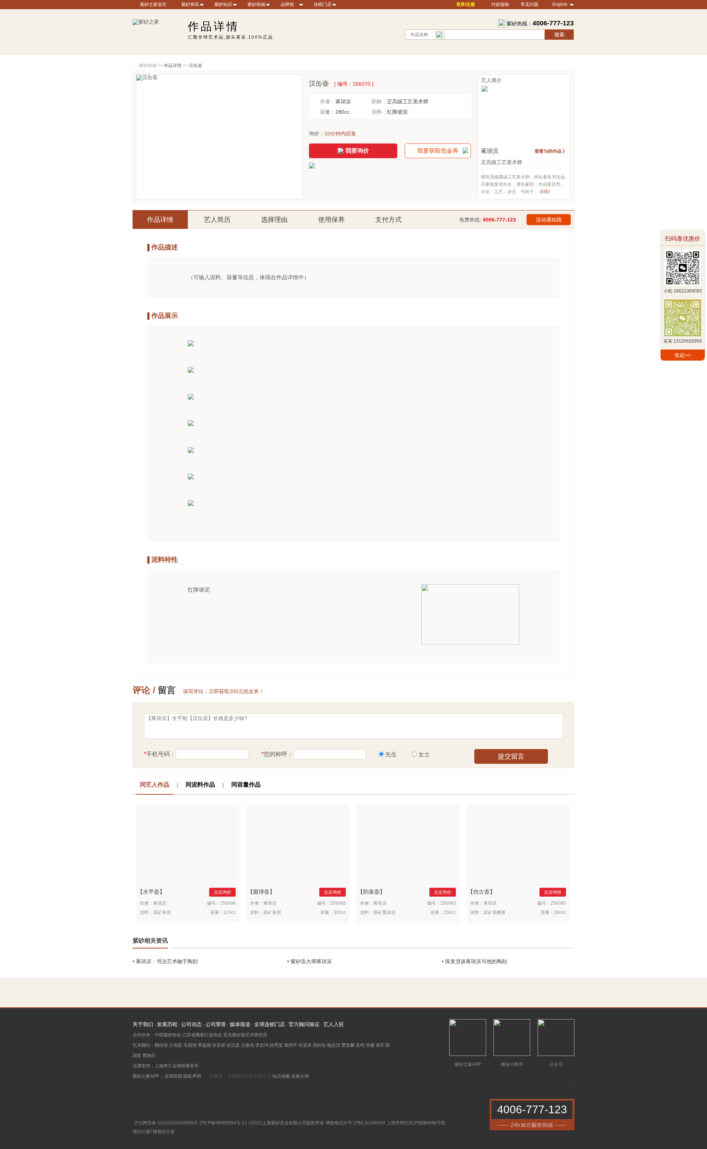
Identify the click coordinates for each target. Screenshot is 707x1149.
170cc (230, 912)
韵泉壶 (371, 891)
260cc (560, 912)
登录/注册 (465, 4)
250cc (450, 912)
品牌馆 (287, 4)
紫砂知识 (223, 4)
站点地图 (281, 1076)
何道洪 (305, 1045)
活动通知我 (549, 220)
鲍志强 (333, 1045)
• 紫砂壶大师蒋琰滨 (309, 961)
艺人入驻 (333, 1024)
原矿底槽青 (494, 912)
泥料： (379, 111)
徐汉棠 (233, 1045)
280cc (342, 112)
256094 (228, 903)
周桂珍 (319, 1045)
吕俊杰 (247, 1045)
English (559, 4)
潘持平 (290, 1045)
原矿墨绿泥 (384, 912)
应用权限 (173, 1076)
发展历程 (167, 1024)
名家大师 (300, 1076)
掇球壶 (261, 891)
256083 (448, 903)
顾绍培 (161, 1045)
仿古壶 (481, 891)
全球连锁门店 (269, 1024)
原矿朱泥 (162, 912)
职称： (379, 101)
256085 (338, 903)
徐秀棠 (276, 1045)
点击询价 (222, 892)
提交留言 (511, 756)
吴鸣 (360, 1045)
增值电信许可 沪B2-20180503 (355, 1122)
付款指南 (500, 4)
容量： (327, 111)
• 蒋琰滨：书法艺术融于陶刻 (165, 961)
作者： (327, 101)
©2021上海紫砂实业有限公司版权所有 (286, 1122)
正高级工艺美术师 (407, 101)
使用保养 (331, 219)
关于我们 (143, 1024)
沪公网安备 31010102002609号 (166, 1122)
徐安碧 (218, 1045)
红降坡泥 (397, 112)
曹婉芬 (149, 1055)
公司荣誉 (215, 1024)
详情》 (546, 191)
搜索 (559, 35)
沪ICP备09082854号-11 (223, 1122)
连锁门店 (322, 4)
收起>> (683, 355)
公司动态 (191, 1024)
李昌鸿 (261, 1045)
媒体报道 (240, 1024)
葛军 (380, 1045)
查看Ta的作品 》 (551, 151)
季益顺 (204, 1045)
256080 (558, 903)
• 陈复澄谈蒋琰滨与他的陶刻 (474, 961)
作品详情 (160, 219)
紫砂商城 (256, 4)
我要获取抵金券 (437, 151)
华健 (370, 1045)
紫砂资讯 (190, 4)
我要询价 (357, 151)
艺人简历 (217, 219)
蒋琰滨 (343, 101)
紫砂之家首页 (153, 4)
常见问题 (529, 4)
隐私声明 (192, 1076)
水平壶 (151, 891)
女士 (424, 754)
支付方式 (388, 219)
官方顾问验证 (304, 1024)
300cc (340, 912)
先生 (391, 754)
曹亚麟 (348, 1045)
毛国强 (190, 1045)
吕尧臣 (175, 1045)
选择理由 (274, 219)
